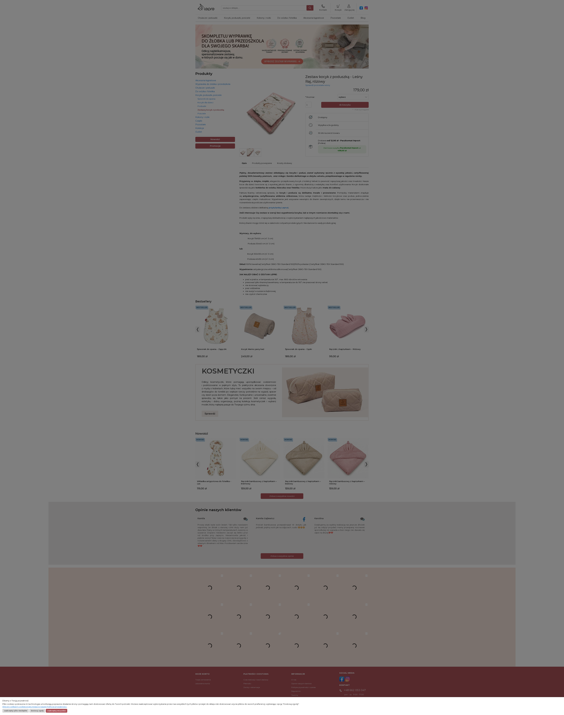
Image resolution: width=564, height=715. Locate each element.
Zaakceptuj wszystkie (56, 711)
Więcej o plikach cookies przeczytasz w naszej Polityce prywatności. (34, 707)
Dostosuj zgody (37, 711)
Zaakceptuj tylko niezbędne (15, 711)
